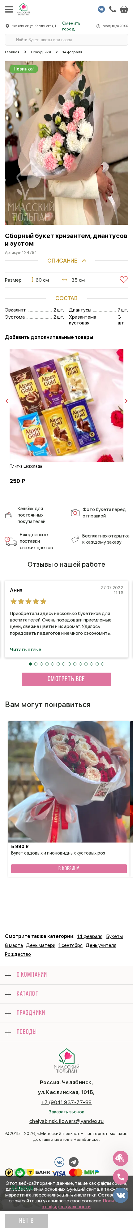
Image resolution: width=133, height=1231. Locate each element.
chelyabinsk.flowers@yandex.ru (66, 1121)
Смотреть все (66, 679)
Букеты (114, 936)
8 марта (14, 945)
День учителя (101, 945)
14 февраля (89, 936)
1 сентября (70, 945)
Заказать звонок (66, 1112)
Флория (22, 1187)
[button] (30, 664)
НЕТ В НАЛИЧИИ (26, 1222)
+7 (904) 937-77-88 (66, 1102)
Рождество (18, 954)
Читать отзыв (25, 650)
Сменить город (71, 26)
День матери (40, 945)
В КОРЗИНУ (68, 869)
